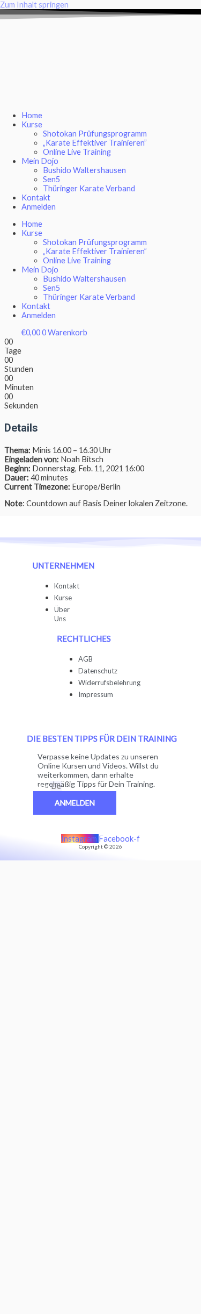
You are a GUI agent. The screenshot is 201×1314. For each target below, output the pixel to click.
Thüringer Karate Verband (89, 188)
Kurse (31, 124)
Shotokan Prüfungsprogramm (95, 133)
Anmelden (38, 206)
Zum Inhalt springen (34, 4)
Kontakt (35, 197)
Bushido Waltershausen (84, 170)
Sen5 (51, 179)
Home (31, 115)
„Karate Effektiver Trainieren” (95, 142)
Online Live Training (77, 151)
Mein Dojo (39, 161)
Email (41, 786)
